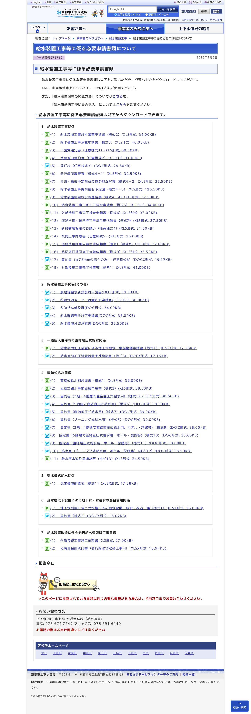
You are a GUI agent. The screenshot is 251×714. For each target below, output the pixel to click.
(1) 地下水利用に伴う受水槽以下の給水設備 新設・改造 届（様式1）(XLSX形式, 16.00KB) (127, 508)
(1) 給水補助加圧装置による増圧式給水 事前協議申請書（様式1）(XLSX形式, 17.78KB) (123, 348)
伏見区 (189, 653)
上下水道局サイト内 (128, 14)
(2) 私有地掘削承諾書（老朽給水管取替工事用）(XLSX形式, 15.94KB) (108, 548)
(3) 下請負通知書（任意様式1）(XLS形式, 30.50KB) (94, 150)
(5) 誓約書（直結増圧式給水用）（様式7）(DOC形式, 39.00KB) (103, 411)
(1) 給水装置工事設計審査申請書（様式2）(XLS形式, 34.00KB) (103, 134)
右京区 (159, 653)
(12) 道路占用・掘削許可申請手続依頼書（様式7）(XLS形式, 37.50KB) (109, 220)
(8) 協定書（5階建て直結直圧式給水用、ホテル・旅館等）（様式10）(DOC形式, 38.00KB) (124, 435)
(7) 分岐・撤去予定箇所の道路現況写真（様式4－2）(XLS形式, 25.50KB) (111, 181)
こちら (118, 96)
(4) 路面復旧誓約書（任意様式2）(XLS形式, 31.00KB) (96, 158)
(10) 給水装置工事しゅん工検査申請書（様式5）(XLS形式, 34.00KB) (107, 205)
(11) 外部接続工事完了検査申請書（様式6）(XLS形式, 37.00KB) (103, 212)
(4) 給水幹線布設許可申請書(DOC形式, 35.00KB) (92, 315)
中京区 (87, 653)
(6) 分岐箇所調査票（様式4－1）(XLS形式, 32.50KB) (95, 173)
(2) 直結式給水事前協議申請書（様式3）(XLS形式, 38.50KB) (101, 388)
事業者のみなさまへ (90, 38)
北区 (44, 653)
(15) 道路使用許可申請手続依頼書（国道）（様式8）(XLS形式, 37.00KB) (110, 244)
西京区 (174, 653)
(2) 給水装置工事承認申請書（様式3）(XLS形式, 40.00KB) (99, 142)
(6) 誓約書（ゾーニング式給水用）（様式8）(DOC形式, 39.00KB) (105, 419)
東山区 (102, 653)
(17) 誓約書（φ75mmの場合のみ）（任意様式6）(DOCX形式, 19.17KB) (111, 259)
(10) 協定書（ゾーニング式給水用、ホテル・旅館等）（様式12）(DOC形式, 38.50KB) (121, 451)
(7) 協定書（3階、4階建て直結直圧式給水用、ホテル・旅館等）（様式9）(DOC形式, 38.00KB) (128, 427)
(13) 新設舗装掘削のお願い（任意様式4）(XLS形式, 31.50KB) (102, 228)
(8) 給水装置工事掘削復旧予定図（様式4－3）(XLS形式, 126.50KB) (107, 189)
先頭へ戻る (240, 707)
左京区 (72, 653)
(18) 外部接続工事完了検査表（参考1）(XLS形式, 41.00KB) (100, 267)
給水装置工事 (118, 38)
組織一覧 (189, 674)
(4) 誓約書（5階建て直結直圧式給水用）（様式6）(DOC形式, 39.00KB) (110, 404)
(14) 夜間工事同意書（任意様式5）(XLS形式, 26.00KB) (97, 236)
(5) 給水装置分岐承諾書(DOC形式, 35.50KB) (89, 323)
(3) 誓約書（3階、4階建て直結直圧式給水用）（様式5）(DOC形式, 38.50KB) (114, 396)
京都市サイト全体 (158, 14)
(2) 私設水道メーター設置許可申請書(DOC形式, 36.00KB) (99, 300)
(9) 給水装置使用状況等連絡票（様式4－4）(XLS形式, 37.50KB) (104, 197)
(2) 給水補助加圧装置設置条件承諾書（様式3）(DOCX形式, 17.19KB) (109, 355)
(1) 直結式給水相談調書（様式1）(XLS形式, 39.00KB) (96, 380)
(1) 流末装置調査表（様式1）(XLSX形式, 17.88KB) (94, 483)
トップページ (61, 38)
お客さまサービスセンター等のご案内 (202, 20)
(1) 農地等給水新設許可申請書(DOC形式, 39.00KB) (94, 292)
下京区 (132, 653)
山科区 (117, 653)
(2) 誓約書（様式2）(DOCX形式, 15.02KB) (88, 515)
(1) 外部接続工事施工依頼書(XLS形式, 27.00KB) (91, 540)
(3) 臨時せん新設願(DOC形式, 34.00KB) (86, 307)
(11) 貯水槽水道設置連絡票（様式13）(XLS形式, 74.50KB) (99, 458)
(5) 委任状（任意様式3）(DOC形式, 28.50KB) (90, 165)
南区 (146, 653)
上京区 (57, 653)
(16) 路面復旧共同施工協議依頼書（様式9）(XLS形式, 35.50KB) (103, 251)
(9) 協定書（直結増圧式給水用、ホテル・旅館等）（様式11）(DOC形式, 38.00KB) (118, 443)
